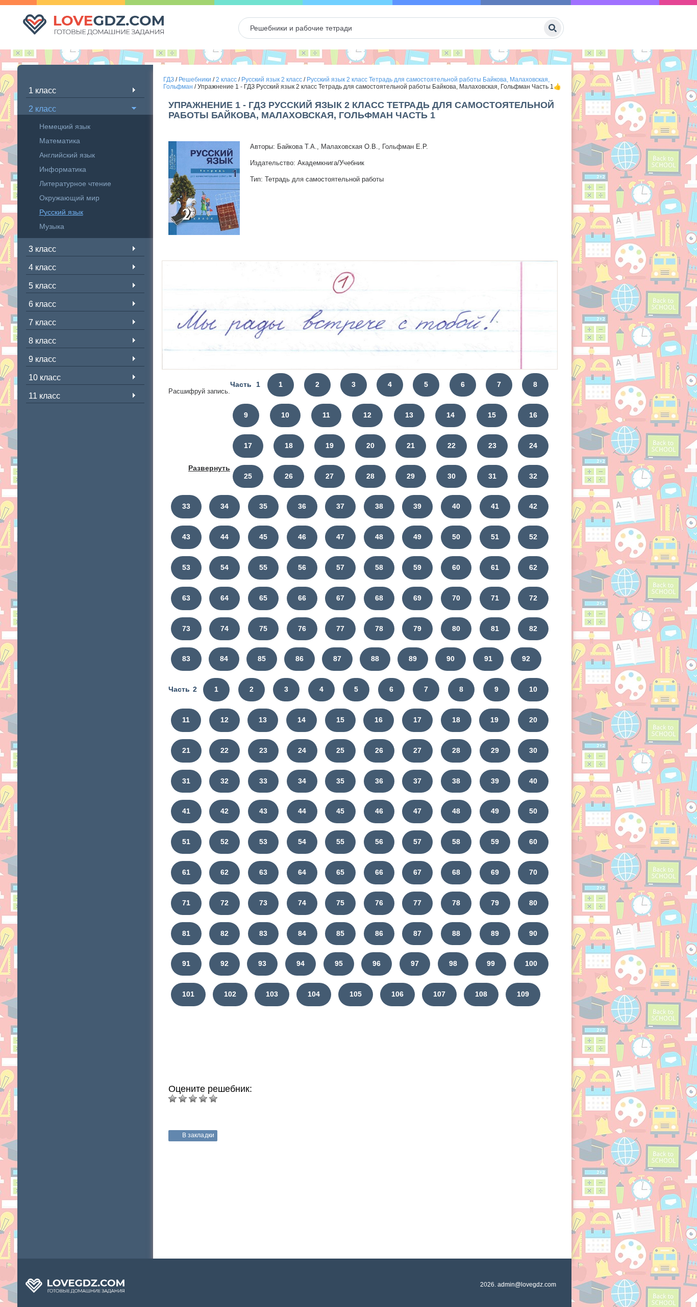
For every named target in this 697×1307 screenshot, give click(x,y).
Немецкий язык (64, 126)
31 (492, 476)
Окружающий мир (69, 198)
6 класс (42, 304)
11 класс (44, 395)
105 (356, 994)
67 (340, 598)
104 (314, 994)
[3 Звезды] (193, 1098)
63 (186, 598)
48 (379, 537)
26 (289, 476)
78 (379, 628)
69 (417, 598)
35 (263, 506)
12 (367, 415)
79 (417, 628)
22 (451, 445)
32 (533, 476)
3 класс (42, 249)
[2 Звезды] (183, 1098)
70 (456, 598)
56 (302, 567)
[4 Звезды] (203, 1098)
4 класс (42, 267)
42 (533, 506)
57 (340, 567)
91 (488, 659)
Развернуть (209, 468)
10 (285, 415)
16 (533, 415)
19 (330, 445)
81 (495, 628)
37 (340, 506)
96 (376, 963)
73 (186, 628)
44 (224, 537)
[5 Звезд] (213, 1098)
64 (224, 598)
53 (186, 567)
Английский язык (67, 155)
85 (262, 659)
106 (397, 994)
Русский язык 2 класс (271, 79)
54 (224, 567)
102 (230, 994)
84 (224, 659)
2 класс (42, 108)
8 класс (42, 340)
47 (340, 537)
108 (481, 994)
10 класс (45, 377)
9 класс (42, 359)
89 (413, 659)
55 (263, 567)
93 (262, 963)
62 (533, 567)
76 (302, 628)
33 (186, 506)
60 (456, 567)
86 (299, 659)
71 (495, 598)
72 (533, 598)
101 (188, 994)
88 (375, 659)
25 (248, 476)
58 (379, 567)
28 (370, 476)
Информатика (62, 169)
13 (409, 415)
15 (492, 415)
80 (456, 628)
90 (450, 659)
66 (302, 598)
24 (533, 445)
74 (224, 628)
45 (263, 537)
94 (300, 963)
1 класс (42, 90)
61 (495, 567)
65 (263, 598)
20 (370, 445)
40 (456, 506)
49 (417, 537)
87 (337, 659)
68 (379, 598)
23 (492, 445)
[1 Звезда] (172, 1098)
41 (495, 506)
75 (263, 628)
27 (330, 476)
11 (326, 415)
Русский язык (61, 212)
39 (417, 506)
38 (379, 506)
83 (186, 659)
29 (411, 476)
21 (411, 445)
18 (289, 445)
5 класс (42, 285)
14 (450, 415)
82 (533, 628)
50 (456, 537)
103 (272, 994)
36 (302, 506)
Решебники (195, 79)
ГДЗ (168, 79)
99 (491, 963)
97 (415, 963)
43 (186, 537)
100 (531, 963)
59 (417, 567)
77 (340, 628)
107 (439, 994)
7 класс (42, 322)
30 (451, 476)
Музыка (51, 226)
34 (224, 506)
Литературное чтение (75, 183)
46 (302, 537)
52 (533, 537)
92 (526, 659)
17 (248, 445)
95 (339, 963)
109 (523, 994)
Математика (59, 141)
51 (495, 537)
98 (453, 963)
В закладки (198, 1135)
